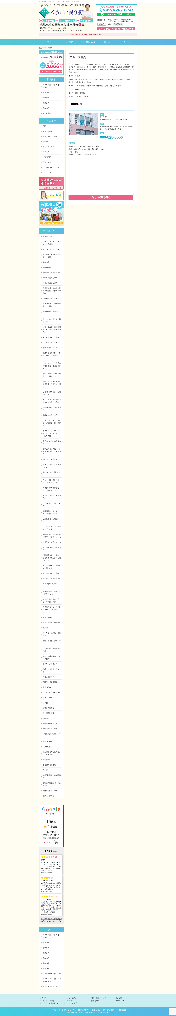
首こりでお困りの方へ (51, 342)
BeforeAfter (47, 162)
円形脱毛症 (47, 760)
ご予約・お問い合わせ (51, 167)
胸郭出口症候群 (48, 677)
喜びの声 (46, 93)
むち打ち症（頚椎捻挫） (52, 692)
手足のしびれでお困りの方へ (52, 442)
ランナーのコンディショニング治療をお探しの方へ (52, 422)
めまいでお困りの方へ (51, 283)
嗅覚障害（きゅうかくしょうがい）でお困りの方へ (52, 609)
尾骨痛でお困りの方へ (51, 729)
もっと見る (47, 113)
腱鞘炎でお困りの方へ (51, 298)
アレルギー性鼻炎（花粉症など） (52, 634)
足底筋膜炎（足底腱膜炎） (51, 520)
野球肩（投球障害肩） (51, 682)
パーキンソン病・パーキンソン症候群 (52, 243)
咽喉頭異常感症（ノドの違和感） (52, 784)
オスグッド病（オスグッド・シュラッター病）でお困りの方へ (52, 433)
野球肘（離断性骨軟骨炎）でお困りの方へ (51, 489)
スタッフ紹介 (68, 42)
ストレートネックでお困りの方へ (52, 466)
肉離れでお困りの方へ (51, 415)
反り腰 (45, 703)
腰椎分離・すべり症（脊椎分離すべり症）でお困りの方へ (52, 384)
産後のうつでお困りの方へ (52, 585)
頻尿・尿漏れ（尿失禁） (52, 622)
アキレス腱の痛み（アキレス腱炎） (52, 657)
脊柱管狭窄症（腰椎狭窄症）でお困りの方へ (52, 305)
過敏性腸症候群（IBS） (51, 723)
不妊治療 (46, 262)
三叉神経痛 (47, 747)
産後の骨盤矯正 (48, 708)
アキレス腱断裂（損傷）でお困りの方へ (52, 567)
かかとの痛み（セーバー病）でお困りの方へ (52, 375)
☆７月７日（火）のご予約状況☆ (52, 86)
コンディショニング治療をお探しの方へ (52, 528)
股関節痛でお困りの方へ (52, 272)
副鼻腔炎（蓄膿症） (50, 765)
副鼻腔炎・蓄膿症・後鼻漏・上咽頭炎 (52, 256)
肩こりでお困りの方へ (51, 337)
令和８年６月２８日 (50, 986)
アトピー (46, 770)
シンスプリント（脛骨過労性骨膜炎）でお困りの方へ (52, 365)
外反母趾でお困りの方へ (52, 542)
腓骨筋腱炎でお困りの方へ (52, 735)
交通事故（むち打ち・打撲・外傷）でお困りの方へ (52, 355)
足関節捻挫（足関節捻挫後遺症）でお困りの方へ (52, 536)
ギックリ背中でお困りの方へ (52, 497)
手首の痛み (47, 687)
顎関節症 (46, 718)
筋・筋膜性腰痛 (48, 713)
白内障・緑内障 (48, 796)
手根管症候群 (48, 741)
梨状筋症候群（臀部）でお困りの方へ (52, 593)
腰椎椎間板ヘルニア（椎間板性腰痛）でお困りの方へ (52, 290)
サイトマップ (48, 172)
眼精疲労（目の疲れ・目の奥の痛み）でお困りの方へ (52, 451)
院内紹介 (107, 42)
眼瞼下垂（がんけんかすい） (52, 642)
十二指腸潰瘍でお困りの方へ (52, 549)
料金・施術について (88, 42)
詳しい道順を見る (101, 197)
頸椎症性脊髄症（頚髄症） (51, 670)
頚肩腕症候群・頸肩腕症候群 (52, 650)
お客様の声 (47, 157)
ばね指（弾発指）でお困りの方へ (52, 393)
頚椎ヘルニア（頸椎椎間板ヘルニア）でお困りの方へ (52, 329)
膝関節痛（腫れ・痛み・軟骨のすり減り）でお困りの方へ (52, 557)
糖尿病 (45, 628)
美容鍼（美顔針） (49, 236)
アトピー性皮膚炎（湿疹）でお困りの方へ (51, 600)
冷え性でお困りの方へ (51, 573)
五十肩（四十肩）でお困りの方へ (52, 320)
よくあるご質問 (48, 147)
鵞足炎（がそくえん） (51, 664)
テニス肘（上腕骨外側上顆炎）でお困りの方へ (52, 401)
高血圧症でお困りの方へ (52, 578)
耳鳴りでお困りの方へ (51, 278)
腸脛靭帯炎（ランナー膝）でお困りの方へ (51, 512)
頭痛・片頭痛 (48, 697)
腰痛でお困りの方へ (50, 348)
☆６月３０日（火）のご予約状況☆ (52, 980)
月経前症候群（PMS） (51, 791)
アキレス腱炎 (48, 617)
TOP (49, 42)
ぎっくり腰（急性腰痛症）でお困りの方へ (51, 481)
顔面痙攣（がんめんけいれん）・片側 (52, 753)
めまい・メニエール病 (51, 249)
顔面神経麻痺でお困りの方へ (52, 408)
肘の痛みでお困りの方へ (52, 459)
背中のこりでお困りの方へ (52, 473)
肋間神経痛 (47, 267)
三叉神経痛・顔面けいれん (52, 504)
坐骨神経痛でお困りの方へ (52, 313)
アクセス (127, 42)
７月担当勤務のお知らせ (52, 974)
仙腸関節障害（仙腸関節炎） (52, 776)
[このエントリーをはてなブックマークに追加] (81, 104)
